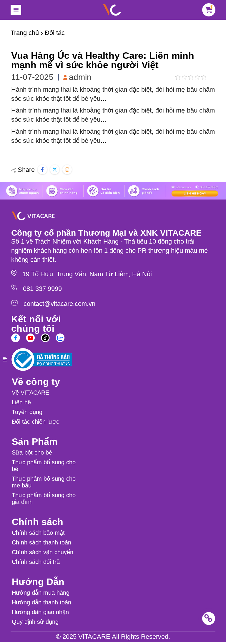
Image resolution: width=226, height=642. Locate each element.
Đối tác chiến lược (35, 421)
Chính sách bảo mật (38, 532)
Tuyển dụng (27, 412)
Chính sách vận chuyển (42, 552)
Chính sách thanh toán (41, 542)
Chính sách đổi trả (36, 562)
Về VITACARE (30, 392)
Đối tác (55, 32)
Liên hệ (21, 402)
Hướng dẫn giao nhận (40, 612)
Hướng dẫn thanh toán (41, 602)
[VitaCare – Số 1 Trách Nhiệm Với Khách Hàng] (112, 10)
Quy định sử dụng (35, 621)
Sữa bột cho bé (32, 452)
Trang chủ (25, 32)
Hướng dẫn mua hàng (40, 592)
